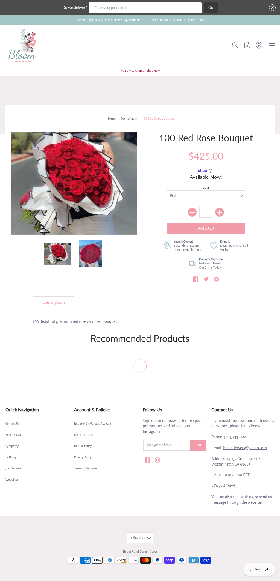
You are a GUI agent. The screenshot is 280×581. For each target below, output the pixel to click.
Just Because (13, 468)
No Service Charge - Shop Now (140, 70)
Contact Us (12, 423)
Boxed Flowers (14, 434)
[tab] (53, 302)
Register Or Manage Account (92, 423)
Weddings (11, 479)
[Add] (219, 212)
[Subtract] (192, 212)
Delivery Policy (83, 434)
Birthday (10, 457)
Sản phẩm (129, 118)
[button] (271, 7)
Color (206, 187)
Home (111, 118)
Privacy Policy (82, 457)
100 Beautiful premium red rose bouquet (75, 321)
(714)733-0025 (236, 437)
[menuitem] (235, 45)
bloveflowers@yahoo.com (245, 448)
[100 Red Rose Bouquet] (58, 254)
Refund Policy (83, 446)
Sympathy (12, 446)
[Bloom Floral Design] (23, 45)
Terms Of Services (85, 468)
